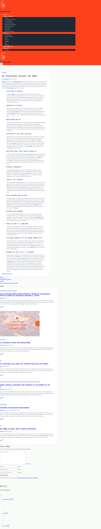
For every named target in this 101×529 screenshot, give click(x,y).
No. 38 (29, 154)
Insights (3, 513)
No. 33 (30, 189)
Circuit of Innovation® (8, 21)
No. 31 (36, 160)
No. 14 (32, 247)
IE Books (6, 517)
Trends (3, 339)
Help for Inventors (7, 29)
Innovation (4, 72)
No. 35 (30, 146)
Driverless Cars (39, 217)
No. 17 (20, 206)
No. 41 (34, 140)
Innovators (14, 290)
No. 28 (35, 204)
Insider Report (7, 39)
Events (6, 521)
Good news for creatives (5, 278)
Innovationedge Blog (8, 34)
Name (19, 466)
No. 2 (24, 187)
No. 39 (28, 173)
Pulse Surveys (7, 44)
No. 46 (16, 208)
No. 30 (14, 143)
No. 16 (23, 258)
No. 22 (40, 157)
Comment (28, 463)
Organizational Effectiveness (9, 31)
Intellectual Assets (8, 27)
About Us (5, 14)
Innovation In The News (7, 381)
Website (19, 472)
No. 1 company (12, 94)
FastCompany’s (18, 81)
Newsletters (7, 41)
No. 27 (9, 261)
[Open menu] (1, 64)
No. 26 (24, 174)
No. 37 (30, 233)
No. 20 (10, 148)
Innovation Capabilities (6, 499)
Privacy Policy (7, 527)
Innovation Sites (16, 381)
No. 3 (35, 231)
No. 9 (8, 185)
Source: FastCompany (7, 273)
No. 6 (13, 124)
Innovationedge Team (8, 46)
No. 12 (15, 171)
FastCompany (10, 88)
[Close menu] (0, 495)
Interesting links (29, 381)
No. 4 (43, 122)
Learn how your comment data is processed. (28, 477)
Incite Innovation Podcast (9, 36)
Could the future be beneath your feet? (9, 282)
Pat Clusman (6, 79)
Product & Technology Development (10, 24)
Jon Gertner (16, 111)
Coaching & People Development (10, 19)
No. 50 (12, 113)
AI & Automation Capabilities (9, 26)
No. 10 (29, 201)
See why (33, 245)
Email (19, 469)
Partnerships (37, 381)
